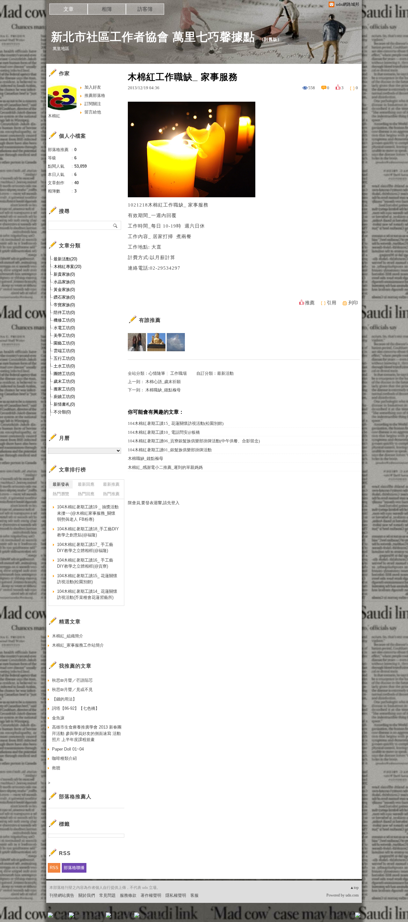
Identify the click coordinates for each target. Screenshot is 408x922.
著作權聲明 (151, 895)
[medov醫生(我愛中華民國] (176, 342)
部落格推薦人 (75, 796)
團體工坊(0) (64, 373)
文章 (68, 9)
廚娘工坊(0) (64, 396)
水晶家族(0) (64, 282)
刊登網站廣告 (61, 895)
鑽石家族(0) (64, 297)
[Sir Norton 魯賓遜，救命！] (137, 342)
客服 (194, 895)
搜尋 (115, 225)
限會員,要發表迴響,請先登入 (153, 502)
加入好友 (92, 87)
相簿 (107, 9)
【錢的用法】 (64, 699)
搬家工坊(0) (64, 389)
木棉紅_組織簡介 (67, 636)
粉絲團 (61, 917)
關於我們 (86, 895)
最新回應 (86, 484)
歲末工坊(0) (64, 381)
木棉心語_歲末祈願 (163, 381)
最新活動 (225, 373)
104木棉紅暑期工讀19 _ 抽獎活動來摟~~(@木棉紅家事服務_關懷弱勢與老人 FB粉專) (88, 513)
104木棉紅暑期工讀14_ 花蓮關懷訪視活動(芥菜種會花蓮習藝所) (87, 594)
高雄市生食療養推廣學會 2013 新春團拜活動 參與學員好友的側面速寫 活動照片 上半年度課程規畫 (86, 733)
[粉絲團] (50, 915)
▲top (354, 887)
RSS (54, 867)
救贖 (56, 768)
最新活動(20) (65, 259)
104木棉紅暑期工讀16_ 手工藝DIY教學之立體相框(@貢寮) (85, 563)
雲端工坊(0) (64, 350)
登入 (317, 917)
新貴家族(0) (64, 274)
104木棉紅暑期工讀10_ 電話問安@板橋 (164, 432)
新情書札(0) (64, 404)
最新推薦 (111, 484)
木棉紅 (54, 115)
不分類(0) (62, 412)
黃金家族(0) (64, 289)
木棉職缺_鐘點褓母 (163, 390)
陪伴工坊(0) (64, 312)
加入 (329, 917)
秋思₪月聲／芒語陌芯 (72, 680)
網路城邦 (345, 917)
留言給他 (92, 112)
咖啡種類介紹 (64, 758)
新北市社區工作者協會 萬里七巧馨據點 (153, 36)
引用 (331, 302)
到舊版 (270, 39)
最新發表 (61, 484)
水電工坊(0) (64, 327)
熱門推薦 (111, 493)
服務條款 (128, 895)
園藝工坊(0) (64, 343)
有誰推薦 (150, 320)
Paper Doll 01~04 (68, 749)
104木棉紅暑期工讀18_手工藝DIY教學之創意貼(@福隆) (88, 532)
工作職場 (178, 373)
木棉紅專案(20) (67, 266)
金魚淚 (58, 717)
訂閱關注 (92, 103)
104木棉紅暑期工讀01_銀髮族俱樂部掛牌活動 (170, 449)
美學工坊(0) (64, 335)
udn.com (352, 895)
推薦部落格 (94, 95)
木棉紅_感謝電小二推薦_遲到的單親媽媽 (165, 467)
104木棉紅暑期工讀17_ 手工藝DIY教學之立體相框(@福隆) (85, 547)
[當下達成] (156, 342)
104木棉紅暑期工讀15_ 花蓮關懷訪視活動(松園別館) (175, 423)
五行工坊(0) (64, 358)
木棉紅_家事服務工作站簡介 (78, 645)
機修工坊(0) (64, 320)
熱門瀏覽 (61, 493)
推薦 (310, 302)
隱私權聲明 (175, 895)
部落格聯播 (74, 867)
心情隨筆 (157, 373)
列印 (353, 302)
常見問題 (107, 895)
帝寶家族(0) (64, 304)
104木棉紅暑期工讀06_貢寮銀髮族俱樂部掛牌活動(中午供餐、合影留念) (194, 441)
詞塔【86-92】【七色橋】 (75, 708)
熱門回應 (86, 493)
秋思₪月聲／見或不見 (72, 689)
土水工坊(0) (64, 366)
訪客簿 (145, 9)
